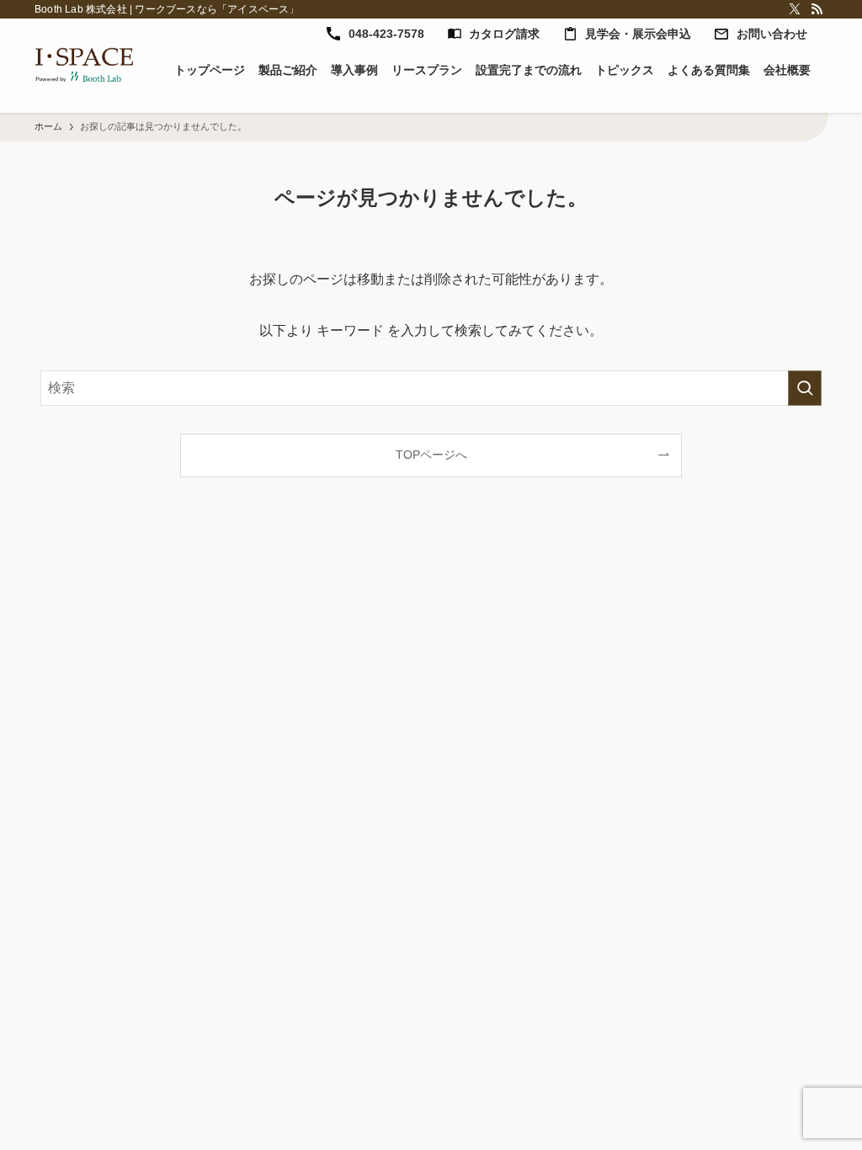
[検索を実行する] (805, 388)
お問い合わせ (772, 33)
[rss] (816, 9)
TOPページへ (431, 454)
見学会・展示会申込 (638, 33)
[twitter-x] (795, 9)
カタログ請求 (504, 33)
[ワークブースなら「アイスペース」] (84, 65)
